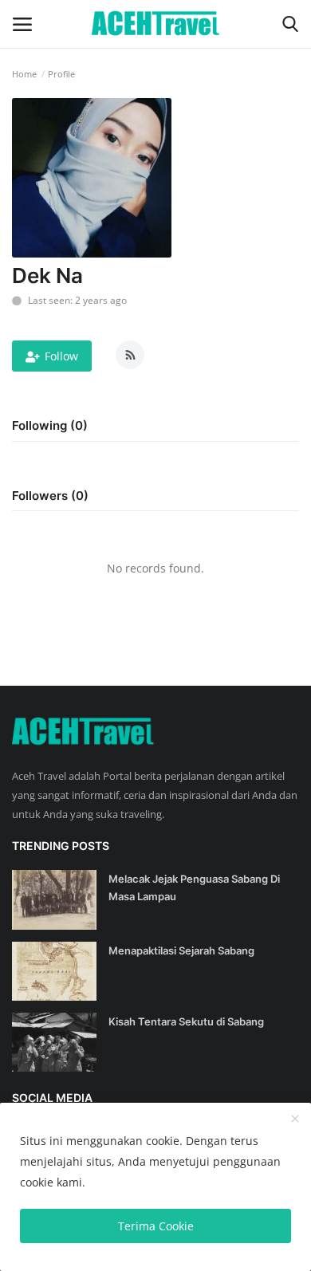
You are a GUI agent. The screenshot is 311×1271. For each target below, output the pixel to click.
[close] (295, 1119)
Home (24, 74)
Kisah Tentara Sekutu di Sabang (186, 1021)
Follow (61, 356)
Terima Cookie (156, 1226)
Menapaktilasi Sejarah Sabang (181, 950)
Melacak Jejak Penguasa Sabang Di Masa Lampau (194, 887)
